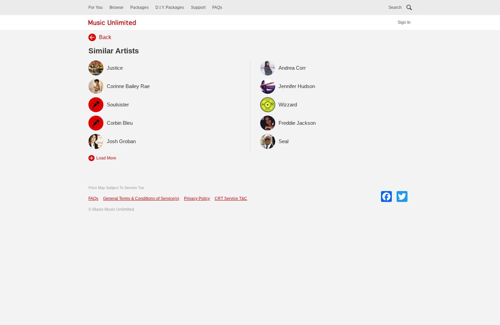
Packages (139, 7)
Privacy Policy (197, 198)
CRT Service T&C (231, 198)
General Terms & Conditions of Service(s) (141, 198)
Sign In (404, 22)
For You (95, 7)
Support (198, 7)
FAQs (217, 7)
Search (395, 7)
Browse (116, 7)
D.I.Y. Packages (169, 7)
